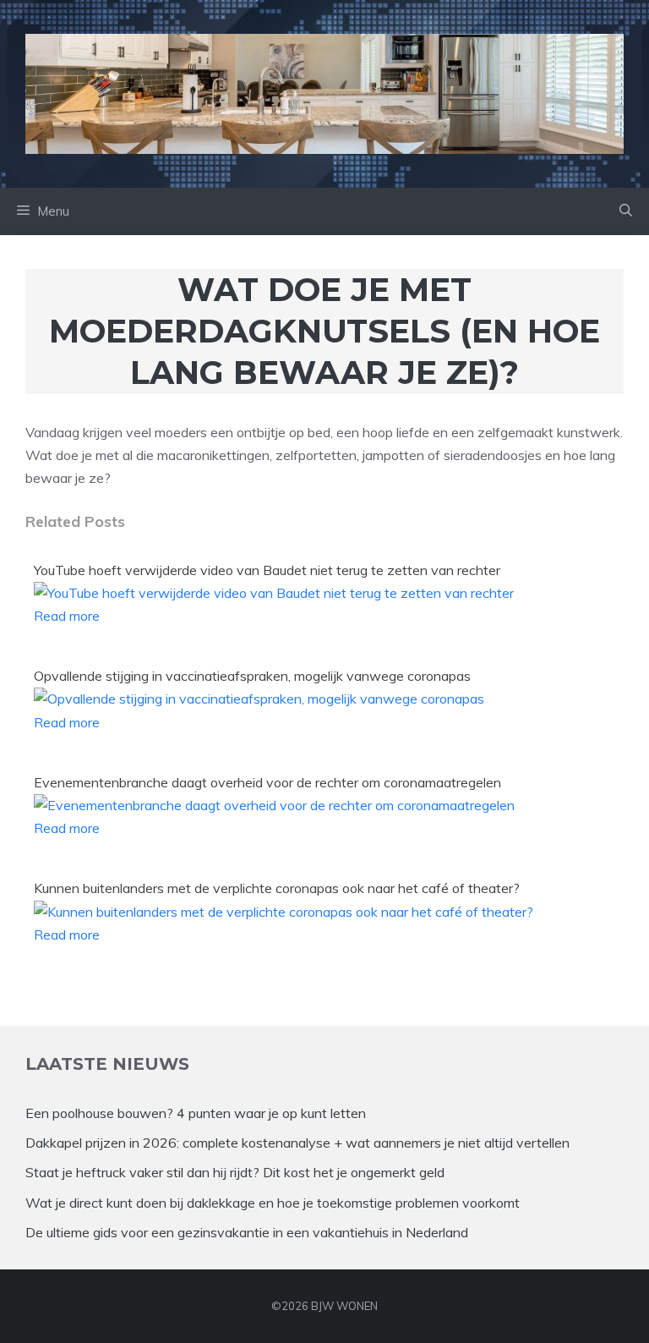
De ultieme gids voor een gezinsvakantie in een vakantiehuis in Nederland (246, 1232)
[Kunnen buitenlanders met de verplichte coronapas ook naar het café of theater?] (283, 911)
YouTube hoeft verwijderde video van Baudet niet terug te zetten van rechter (267, 570)
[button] (626, 211)
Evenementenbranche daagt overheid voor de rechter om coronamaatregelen (267, 782)
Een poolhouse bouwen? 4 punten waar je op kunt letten (195, 1113)
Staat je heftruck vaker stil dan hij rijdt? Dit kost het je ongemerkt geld (234, 1172)
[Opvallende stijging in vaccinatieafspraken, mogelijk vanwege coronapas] (259, 698)
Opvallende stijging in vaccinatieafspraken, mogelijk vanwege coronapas (252, 675)
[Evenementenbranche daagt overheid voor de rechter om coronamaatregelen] (274, 805)
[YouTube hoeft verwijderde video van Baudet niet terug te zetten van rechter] (274, 592)
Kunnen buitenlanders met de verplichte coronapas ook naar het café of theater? (277, 888)
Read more (67, 615)
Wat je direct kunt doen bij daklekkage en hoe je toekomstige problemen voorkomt (272, 1202)
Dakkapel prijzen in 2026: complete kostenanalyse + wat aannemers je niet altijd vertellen (297, 1142)
